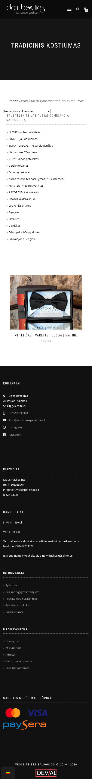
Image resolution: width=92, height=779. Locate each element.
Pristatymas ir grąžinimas (21, 599)
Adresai (10, 655)
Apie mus (11, 585)
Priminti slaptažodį (17, 668)
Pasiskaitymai (14, 612)
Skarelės (14, 219)
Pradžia (13, 101)
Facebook (15, 435)
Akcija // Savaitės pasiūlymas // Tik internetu (37, 179)
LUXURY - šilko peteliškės (24, 132)
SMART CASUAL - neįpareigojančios (31, 145)
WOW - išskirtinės (20, 206)
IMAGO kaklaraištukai (22, 199)
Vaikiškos (15, 226)
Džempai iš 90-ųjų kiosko (24, 232)
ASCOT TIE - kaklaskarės (24, 192)
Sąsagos (14, 212)
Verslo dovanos (18, 165)
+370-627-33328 (18, 413)
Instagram (15, 427)
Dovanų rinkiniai (19, 172)
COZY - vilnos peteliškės (24, 159)
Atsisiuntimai (14, 648)
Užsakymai (12, 641)
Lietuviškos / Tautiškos (23, 152)
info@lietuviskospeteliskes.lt (27, 420)
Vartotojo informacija (19, 661)
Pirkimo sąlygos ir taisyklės (22, 592)
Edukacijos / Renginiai (22, 239)
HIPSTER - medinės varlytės (26, 185)
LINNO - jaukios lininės (23, 139)
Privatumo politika (17, 605)
